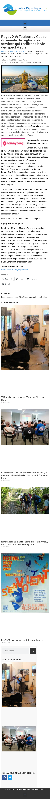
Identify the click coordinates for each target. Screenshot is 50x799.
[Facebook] (4, 777)
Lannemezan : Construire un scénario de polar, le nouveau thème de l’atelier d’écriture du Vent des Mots (24, 475)
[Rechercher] (33, 651)
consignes (13, 297)
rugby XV (36, 297)
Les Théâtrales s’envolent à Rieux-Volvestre (22, 640)
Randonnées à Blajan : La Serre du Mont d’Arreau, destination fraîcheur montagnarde (24, 543)
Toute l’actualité (17, 51)
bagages (4, 297)
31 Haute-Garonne (8, 62)
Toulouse (44, 297)
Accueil (4, 51)
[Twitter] (10, 777)
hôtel (20, 297)
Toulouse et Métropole (33, 62)
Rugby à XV (20, 62)
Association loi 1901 (28, 790)
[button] (25, 23)
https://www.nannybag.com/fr (14, 270)
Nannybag (27, 297)
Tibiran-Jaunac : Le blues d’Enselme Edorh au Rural (22, 398)
